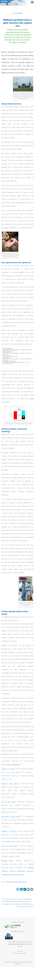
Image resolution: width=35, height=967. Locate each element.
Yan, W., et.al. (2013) (8, 802)
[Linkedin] (21, 889)
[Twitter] (17, 889)
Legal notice (20, 951)
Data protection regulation (20, 953)
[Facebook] (28, 889)
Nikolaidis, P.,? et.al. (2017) (11, 816)
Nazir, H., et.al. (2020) (9, 846)
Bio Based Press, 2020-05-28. (17, 882)
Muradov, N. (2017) (8, 831)
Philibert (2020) (7, 861)
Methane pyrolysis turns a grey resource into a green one (17, 22)
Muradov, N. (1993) (8, 769)
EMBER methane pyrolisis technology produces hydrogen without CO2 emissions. (17, 871)
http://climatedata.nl (14, 764)
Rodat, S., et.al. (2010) (9, 784)
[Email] (31, 889)
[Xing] (24, 889)
